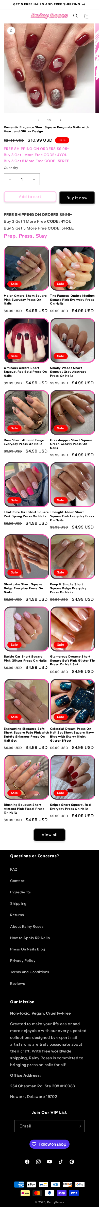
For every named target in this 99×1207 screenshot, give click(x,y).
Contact (17, 880)
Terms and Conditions (29, 972)
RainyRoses (55, 1202)
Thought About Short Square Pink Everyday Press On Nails (72, 516)
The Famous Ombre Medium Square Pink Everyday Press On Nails (72, 300)
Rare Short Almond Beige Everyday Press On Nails (24, 442)
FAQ (14, 869)
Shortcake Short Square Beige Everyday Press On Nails (23, 588)
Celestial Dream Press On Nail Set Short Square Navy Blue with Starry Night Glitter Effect (72, 735)
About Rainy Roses (26, 926)
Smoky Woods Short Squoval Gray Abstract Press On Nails (68, 372)
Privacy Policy (22, 960)
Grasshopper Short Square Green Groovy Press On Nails (71, 444)
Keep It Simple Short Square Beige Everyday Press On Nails (68, 588)
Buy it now (77, 197)
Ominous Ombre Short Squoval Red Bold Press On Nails (25, 372)
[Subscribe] (79, 1126)
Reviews (17, 983)
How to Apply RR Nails (30, 938)
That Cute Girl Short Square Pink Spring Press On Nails (26, 514)
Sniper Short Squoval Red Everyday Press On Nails (70, 807)
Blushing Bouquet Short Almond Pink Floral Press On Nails (24, 809)
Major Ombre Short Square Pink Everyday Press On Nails (25, 300)
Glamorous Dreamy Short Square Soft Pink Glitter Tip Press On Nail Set (72, 660)
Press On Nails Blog (27, 949)
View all (50, 834)
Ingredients (20, 892)
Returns (17, 915)
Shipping (18, 903)
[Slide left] (38, 119)
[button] (10, 15)
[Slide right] (60, 119)
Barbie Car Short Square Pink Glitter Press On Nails (25, 659)
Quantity (11, 168)
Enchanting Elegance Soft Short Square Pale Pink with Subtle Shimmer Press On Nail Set (26, 735)
